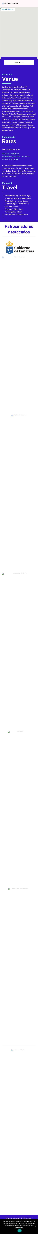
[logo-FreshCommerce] (19, 888)
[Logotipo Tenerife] (19, 573)
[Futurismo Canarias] (10, 3)
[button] (19, 62)
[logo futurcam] (19, 1049)
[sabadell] (19, 731)
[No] (35, 1226)
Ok (19, 1231)
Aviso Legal (27, 1218)
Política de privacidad (12, 1218)
